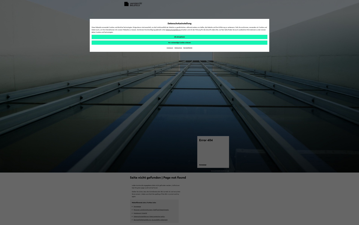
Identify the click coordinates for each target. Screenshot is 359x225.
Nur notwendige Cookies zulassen (179, 43)
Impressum (170, 48)
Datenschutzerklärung (173, 30)
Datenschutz (178, 48)
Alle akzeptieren (179, 37)
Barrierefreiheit (187, 48)
